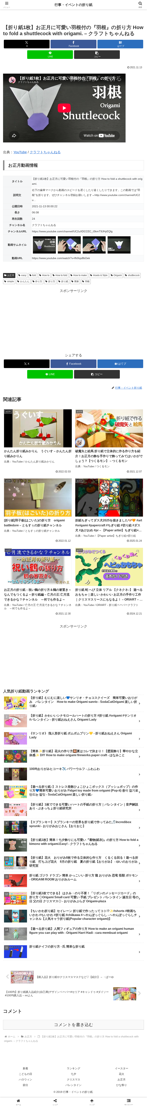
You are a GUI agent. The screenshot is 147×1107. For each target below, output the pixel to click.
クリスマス (73, 1079)
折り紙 (64, 281)
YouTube (20, 152)
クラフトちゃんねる (45, 152)
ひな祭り (121, 1085)
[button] (97, 54)
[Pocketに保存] (90, 1022)
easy (23, 275)
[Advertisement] (73, 320)
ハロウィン (25, 1079)
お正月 (10, 275)
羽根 (87, 281)
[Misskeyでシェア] (123, 1011)
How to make (80, 275)
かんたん (24, 281)
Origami (118, 275)
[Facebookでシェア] (24, 1022)
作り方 (38, 281)
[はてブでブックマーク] (57, 1022)
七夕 (73, 1073)
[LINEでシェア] (123, 1022)
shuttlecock (134, 275)
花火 (121, 1073)
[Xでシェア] (24, 1011)
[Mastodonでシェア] (57, 1011)
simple (10, 281)
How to (45, 275)
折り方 (51, 281)
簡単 (76, 281)
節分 (25, 1085)
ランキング (73, 1068)
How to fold (61, 275)
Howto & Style (100, 275)
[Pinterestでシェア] (41, 1032)
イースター (121, 1068)
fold (34, 275)
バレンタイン (73, 1085)
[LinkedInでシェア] (73, 1032)
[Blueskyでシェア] (90, 1011)
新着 (25, 1068)
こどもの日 (25, 1073)
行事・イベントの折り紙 (73, 5)
